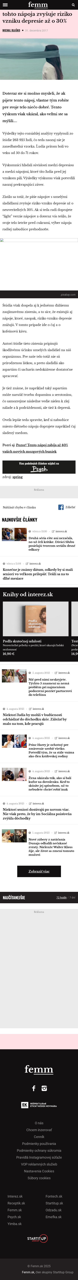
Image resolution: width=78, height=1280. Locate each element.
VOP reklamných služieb (39, 1164)
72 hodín (61, 897)
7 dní (72, 897)
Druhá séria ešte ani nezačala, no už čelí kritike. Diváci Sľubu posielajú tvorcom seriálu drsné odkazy (52, 543)
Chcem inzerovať (39, 1130)
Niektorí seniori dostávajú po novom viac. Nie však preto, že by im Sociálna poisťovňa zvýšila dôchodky (37, 814)
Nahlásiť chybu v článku (19, 507)
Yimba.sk (15, 1224)
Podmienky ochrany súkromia (39, 1151)
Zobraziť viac (39, 871)
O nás (39, 1123)
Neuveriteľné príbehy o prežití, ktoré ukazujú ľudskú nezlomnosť (33, 647)
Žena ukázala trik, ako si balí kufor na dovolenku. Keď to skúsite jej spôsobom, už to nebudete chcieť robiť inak (50, 783)
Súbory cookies (39, 1178)
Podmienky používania (39, 1144)
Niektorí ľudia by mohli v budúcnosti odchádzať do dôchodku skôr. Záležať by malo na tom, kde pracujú (35, 719)
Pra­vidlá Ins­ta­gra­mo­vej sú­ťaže (39, 1157)
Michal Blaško (11, 30)
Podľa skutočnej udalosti (22, 641)
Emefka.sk (54, 1217)
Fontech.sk (54, 1196)
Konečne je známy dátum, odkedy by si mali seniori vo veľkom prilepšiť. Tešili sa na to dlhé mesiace (38, 574)
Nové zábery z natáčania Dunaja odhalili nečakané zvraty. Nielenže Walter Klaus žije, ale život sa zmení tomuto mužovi (51, 847)
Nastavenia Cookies (39, 1171)
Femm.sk (15, 1210)
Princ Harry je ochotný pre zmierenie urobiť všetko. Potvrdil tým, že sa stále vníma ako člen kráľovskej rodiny (51, 750)
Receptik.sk (16, 1203)
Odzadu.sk (54, 1210)
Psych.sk (14, 1217)
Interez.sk (15, 1196)
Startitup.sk (54, 1203)
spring (17, 477)
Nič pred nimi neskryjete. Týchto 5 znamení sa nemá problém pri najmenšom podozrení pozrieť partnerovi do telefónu (50, 687)
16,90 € (8, 654)
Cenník (39, 1137)
